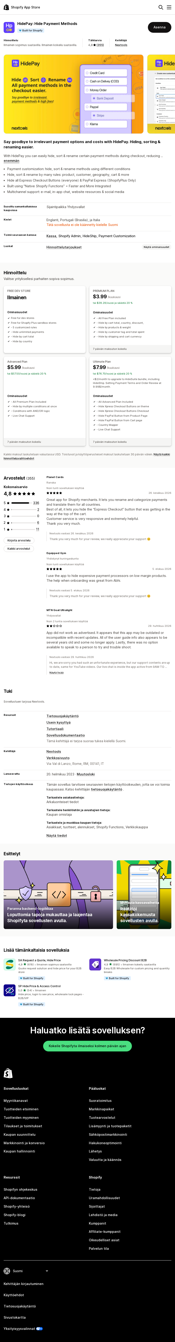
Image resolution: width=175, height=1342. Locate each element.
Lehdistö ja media (103, 1215)
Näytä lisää (56, 672)
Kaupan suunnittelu (20, 1134)
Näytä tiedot (56, 835)
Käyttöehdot (14, 1295)
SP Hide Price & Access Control (39, 986)
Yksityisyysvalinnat (19, 1329)
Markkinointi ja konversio (24, 1143)
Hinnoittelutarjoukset (64, 247)
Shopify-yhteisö (17, 1206)
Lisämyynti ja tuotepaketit (110, 1126)
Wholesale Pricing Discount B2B (125, 960)
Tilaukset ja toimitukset (23, 1126)
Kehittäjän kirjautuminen (24, 1284)
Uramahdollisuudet (104, 1198)
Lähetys (95, 1151)
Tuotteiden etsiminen (21, 1109)
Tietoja (94, 1189)
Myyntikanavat (16, 1101)
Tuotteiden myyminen (21, 1117)
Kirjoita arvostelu (19, 540)
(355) (100, 45)
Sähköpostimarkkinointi (108, 1134)
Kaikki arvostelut (19, 548)
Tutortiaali (55, 729)
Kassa (51, 236)
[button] (45, 970)
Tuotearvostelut (102, 1117)
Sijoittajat (97, 1206)
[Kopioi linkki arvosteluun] (66, 477)
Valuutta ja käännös (105, 1160)
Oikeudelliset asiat (104, 1240)
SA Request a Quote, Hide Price (39, 960)
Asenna (160, 27)
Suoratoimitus (100, 1101)
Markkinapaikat (101, 1109)
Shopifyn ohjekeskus (20, 1189)
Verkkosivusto (57, 758)
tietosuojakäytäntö (106, 789)
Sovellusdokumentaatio (65, 735)
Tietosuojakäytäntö (62, 716)
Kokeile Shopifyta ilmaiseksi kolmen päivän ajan (87, 1046)
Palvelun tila (99, 1248)
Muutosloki (86, 774)
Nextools (121, 45)
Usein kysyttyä (58, 722)
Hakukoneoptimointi (105, 1143)
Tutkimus (11, 1223)
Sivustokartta (15, 1317)
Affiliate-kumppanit (105, 1231)
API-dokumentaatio (19, 1198)
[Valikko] (169, 7)
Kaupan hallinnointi (19, 1151)
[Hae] (161, 7)
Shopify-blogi (15, 1215)
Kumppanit (97, 1223)
